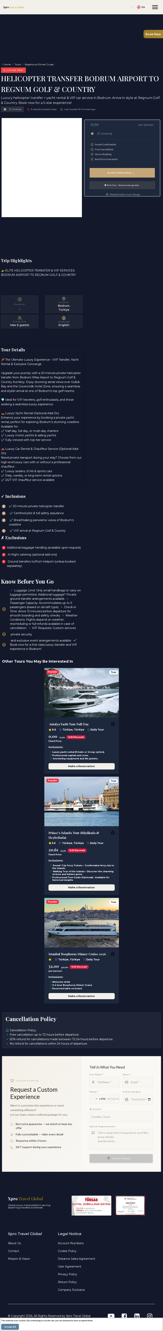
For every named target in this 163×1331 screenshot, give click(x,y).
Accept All (10, 1326)
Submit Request (121, 1158)
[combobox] (98, 1099)
